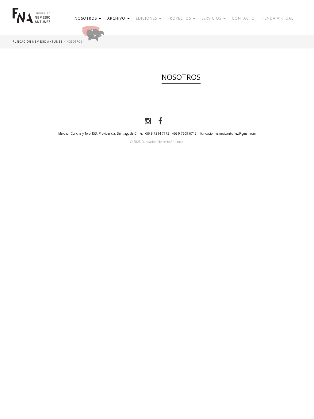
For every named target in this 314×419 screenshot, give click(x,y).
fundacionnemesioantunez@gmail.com (228, 133)
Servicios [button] (212, 18)
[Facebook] (160, 121)
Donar (112, 32)
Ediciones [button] (147, 18)
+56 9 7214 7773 (157, 133)
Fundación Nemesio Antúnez (32, 21)
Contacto (243, 18)
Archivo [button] (117, 18)
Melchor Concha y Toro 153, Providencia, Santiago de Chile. (100, 133)
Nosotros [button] (86, 18)
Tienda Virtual (277, 18)
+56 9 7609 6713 (184, 133)
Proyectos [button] (179, 18)
